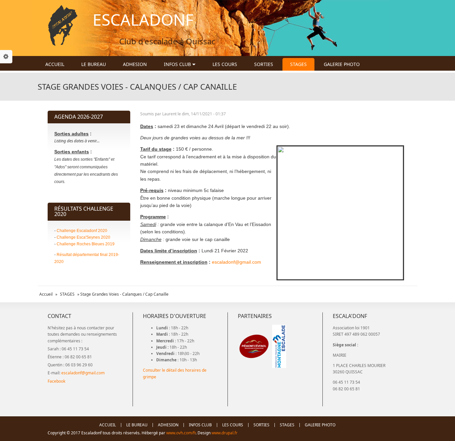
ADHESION (135, 64)
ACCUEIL (54, 64)
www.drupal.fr (225, 433)
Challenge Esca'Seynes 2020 (83, 237)
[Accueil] (63, 25)
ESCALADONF (143, 19)
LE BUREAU (93, 64)
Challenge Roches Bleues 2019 (86, 244)
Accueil (46, 294)
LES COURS (225, 64)
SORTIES (263, 64)
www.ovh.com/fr (181, 433)
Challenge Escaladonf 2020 (82, 230)
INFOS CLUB (178, 64)
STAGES (298, 64)
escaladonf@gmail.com (236, 262)
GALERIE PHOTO (342, 64)
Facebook (56, 381)
